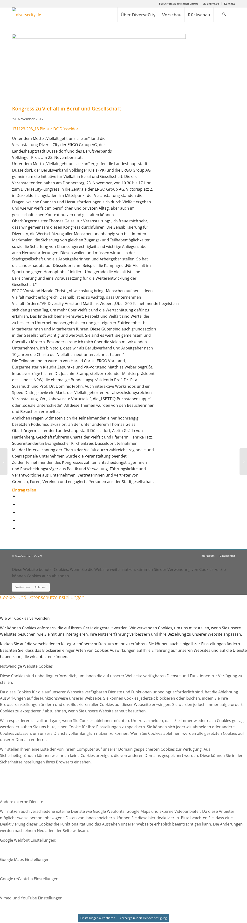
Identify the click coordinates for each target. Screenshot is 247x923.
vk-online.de (211, 3)
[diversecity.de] (26, 14)
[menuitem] (211, 3)
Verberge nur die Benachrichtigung (143, 918)
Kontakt (229, 3)
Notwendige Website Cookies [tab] (26, 666)
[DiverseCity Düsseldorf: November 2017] (243, 461)
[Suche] (224, 14)
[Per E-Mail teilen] (19, 528)
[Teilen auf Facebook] (19, 496)
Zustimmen (22, 587)
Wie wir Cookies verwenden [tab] (25, 618)
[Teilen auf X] (19, 504)
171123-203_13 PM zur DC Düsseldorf (46, 128)
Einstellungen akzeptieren (97, 918)
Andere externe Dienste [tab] (21, 801)
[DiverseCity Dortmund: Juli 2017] (3, 461)
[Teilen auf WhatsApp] (19, 512)
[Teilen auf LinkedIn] (19, 520)
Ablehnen (40, 587)
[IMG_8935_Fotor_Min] (99, 37)
